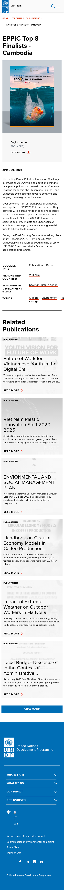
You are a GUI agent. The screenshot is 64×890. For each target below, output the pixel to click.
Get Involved (16, 800)
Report (50, 265)
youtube (41, 861)
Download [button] (18, 152)
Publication (36, 265)
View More (32, 709)
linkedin (27, 861)
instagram (34, 861)
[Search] (16, 820)
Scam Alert (13, 847)
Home (5, 18)
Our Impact (15, 791)
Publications (33, 18)
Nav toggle (58, 6)
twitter (12, 861)
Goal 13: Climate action (43, 285)
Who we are (15, 775)
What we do (15, 783)
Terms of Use (14, 853)
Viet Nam (16, 5)
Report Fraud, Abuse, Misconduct (26, 836)
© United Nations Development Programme (29, 875)
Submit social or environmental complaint (30, 842)
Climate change (34, 299)
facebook (20, 861)
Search (53, 6)
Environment (49, 298)
